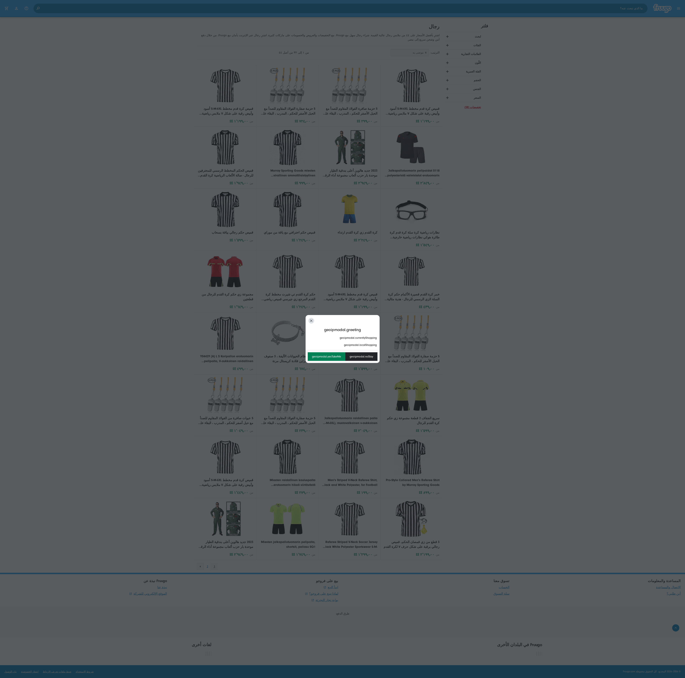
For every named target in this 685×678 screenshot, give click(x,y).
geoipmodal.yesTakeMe (326, 356)
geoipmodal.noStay (361, 356)
